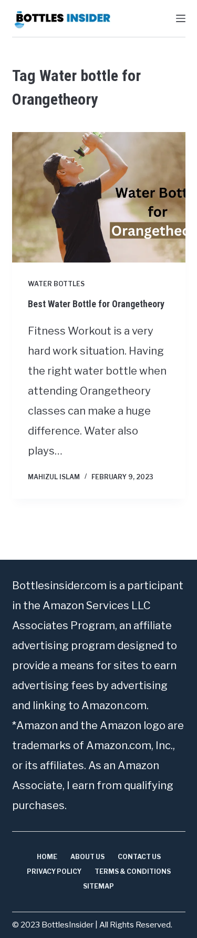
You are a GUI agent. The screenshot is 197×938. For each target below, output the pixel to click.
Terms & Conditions (133, 871)
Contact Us (139, 857)
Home (47, 857)
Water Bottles (56, 284)
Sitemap (98, 886)
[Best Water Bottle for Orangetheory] (98, 197)
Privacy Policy (54, 871)
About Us (87, 857)
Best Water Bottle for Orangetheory (96, 303)
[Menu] (180, 18)
